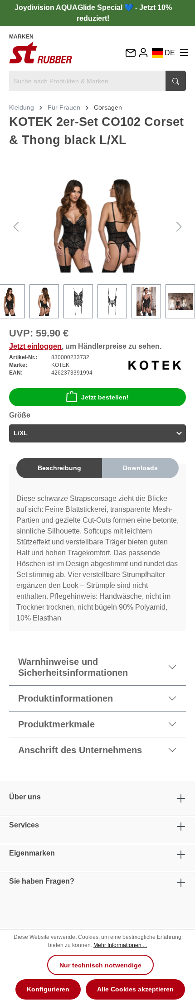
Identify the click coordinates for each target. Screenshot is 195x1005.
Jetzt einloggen (35, 346)
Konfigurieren (48, 989)
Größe (19, 415)
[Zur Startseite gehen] (40, 52)
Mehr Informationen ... (120, 945)
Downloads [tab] (140, 467)
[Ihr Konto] (143, 53)
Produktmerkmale (56, 724)
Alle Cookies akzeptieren (135, 989)
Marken (21, 37)
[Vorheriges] (16, 226)
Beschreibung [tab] (59, 467)
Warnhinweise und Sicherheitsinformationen (73, 667)
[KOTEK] (155, 365)
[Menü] (184, 53)
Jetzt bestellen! (105, 397)
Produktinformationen (65, 698)
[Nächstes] (179, 226)
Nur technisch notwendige (100, 965)
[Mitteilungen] (130, 54)
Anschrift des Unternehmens (80, 750)
